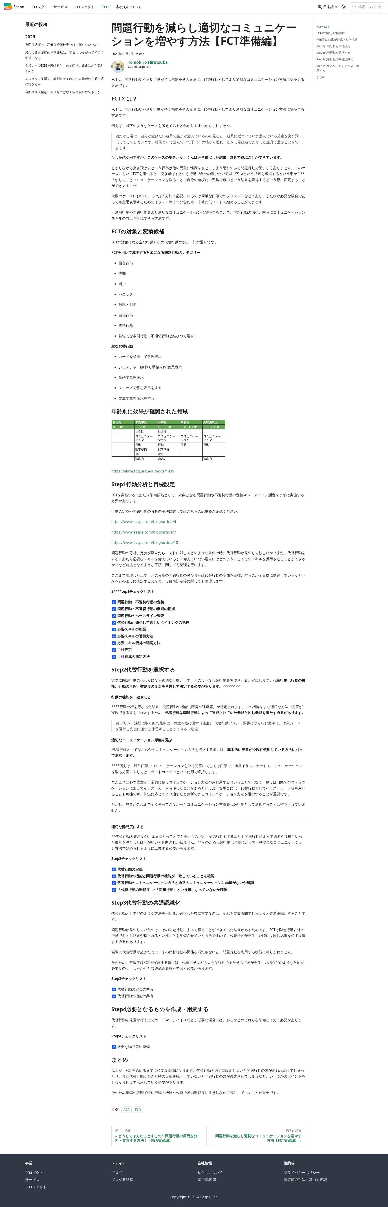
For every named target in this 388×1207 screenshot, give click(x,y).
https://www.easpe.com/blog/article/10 (144, 542)
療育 (138, 1109)
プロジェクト (84, 6)
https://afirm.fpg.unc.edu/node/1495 (142, 471)
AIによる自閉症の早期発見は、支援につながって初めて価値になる (64, 55)
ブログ (105, 6)
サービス (60, 6)
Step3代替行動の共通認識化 (334, 59)
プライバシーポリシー (302, 1172)
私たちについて (128, 6)
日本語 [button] (328, 6)
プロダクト (39, 6)
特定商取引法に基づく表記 (305, 1179)
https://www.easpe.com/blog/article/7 (143, 532)
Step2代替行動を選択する (333, 52)
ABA (126, 1109)
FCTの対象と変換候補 (330, 33)
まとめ (320, 77)
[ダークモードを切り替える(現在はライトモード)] (343, 6)
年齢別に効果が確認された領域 (336, 39)
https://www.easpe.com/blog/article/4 (143, 521)
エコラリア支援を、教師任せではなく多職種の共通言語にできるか (64, 81)
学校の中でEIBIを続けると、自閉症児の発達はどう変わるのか (64, 68)
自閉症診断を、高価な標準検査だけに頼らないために (63, 44)
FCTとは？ (323, 26)
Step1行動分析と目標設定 (333, 46)
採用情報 (205, 1179)
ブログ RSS (120, 1179)
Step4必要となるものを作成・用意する (337, 68)
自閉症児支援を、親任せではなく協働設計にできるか (63, 92)
